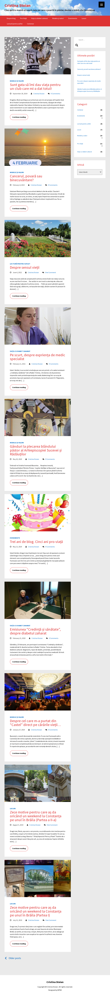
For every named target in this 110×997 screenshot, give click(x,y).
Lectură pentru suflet (15, 24)
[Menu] (102, 5)
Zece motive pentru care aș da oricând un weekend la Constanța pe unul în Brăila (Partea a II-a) (35, 816)
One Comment (50, 272)
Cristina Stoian (38, 93)
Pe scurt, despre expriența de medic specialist (37, 357)
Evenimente (72, 18)
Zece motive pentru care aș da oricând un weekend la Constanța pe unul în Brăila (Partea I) (35, 911)
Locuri (84, 18)
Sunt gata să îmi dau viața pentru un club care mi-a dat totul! (35, 86)
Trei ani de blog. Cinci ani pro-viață (36, 541)
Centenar (30, 24)
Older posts (15, 958)
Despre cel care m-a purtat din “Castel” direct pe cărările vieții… (35, 723)
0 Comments (55, 93)
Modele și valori (58, 18)
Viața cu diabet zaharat (39, 18)
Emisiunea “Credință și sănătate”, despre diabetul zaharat (35, 631)
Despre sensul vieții (24, 267)
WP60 (59, 990)
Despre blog (11, 18)
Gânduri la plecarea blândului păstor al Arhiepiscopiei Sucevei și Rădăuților (36, 450)
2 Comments (53, 638)
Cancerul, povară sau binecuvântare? (26, 178)
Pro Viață (23, 18)
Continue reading (19, 117)
